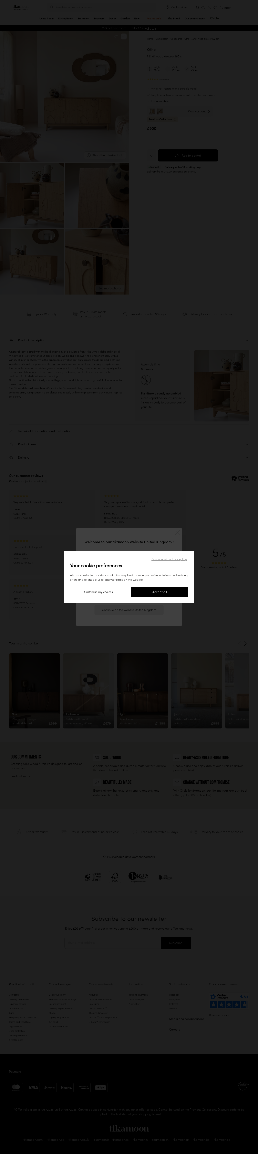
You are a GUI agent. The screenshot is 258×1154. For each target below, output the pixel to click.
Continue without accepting (169, 559)
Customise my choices (98, 592)
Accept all (159, 592)
